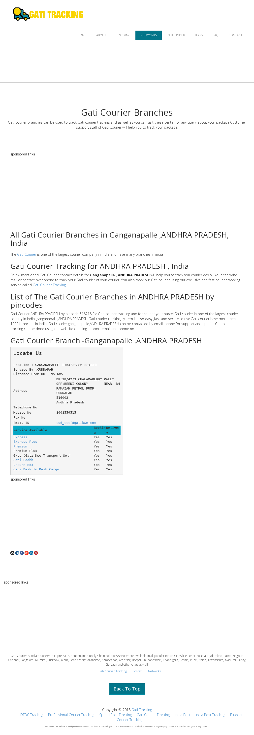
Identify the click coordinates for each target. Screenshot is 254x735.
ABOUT (101, 35)
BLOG (199, 35)
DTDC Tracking (31, 714)
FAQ (216, 35)
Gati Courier (26, 254)
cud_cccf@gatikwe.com (76, 423)
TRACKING (123, 35)
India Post (182, 714)
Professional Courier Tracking (71, 714)
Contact (137, 671)
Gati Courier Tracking (49, 285)
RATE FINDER (176, 35)
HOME (81, 35)
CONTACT (235, 35)
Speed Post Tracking (115, 714)
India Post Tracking (210, 714)
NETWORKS (148, 35)
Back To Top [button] (127, 689)
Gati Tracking (141, 709)
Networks (154, 671)
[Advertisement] (127, 191)
